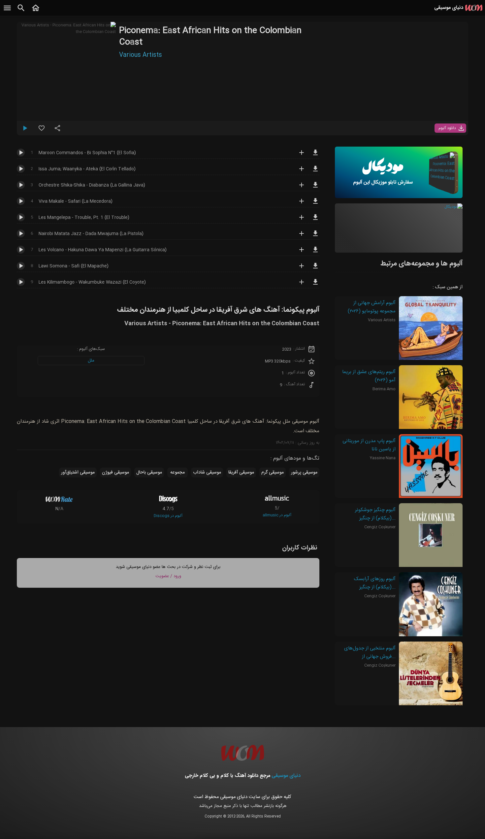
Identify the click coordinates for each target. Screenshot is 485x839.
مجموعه (177, 472)
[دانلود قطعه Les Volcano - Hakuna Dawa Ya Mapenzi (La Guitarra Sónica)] (315, 252)
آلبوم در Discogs (168, 515)
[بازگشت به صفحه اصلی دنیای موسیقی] (35, 11)
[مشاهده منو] (7, 11)
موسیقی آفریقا (241, 472)
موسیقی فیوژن (115, 472)
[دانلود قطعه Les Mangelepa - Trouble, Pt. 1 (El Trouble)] (315, 220)
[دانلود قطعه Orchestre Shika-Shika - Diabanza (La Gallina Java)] (315, 188)
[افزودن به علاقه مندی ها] (41, 130)
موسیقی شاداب (207, 472)
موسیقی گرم (272, 472)
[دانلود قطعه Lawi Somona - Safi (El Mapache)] (315, 268)
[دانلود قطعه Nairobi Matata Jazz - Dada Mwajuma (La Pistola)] (315, 236)
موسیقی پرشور (304, 472)
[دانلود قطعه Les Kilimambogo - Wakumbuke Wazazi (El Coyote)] (315, 285)
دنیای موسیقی (286, 776)
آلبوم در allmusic (277, 515)
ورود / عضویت (168, 576)
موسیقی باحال (149, 472)
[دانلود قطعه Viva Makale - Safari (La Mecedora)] (315, 204)
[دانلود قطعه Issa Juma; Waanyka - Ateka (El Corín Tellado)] (315, 171)
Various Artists (140, 55)
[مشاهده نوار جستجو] (21, 11)
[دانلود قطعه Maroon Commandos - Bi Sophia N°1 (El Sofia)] (315, 155)
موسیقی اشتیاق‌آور (78, 472)
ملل (91, 360)
